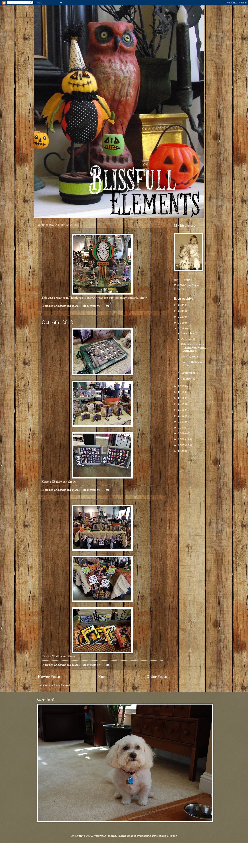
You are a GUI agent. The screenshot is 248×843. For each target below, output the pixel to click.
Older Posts (157, 676)
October (186, 339)
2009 (181, 433)
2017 (181, 386)
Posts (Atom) (62, 684)
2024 (181, 304)
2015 (181, 397)
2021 (181, 310)
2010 (181, 427)
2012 (181, 415)
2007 (181, 445)
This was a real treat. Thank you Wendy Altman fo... (193, 347)
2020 (181, 316)
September (188, 372)
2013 (181, 409)
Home (103, 676)
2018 (181, 328)
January (186, 378)
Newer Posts (49, 676)
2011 (181, 421)
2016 (181, 391)
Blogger (172, 835)
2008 (181, 439)
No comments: (92, 305)
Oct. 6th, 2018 (57, 322)
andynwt (145, 835)
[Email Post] (106, 305)
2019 (181, 322)
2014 (181, 403)
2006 (181, 451)
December (188, 333)
